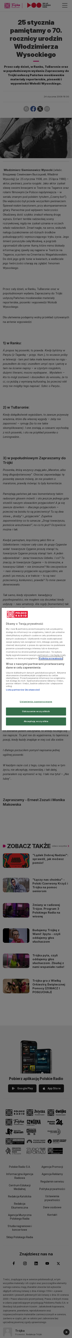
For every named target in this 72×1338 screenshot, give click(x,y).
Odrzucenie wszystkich (36, 711)
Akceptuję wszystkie (36, 721)
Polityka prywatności (51, 658)
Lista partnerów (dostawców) (23, 689)
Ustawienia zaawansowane (36, 701)
